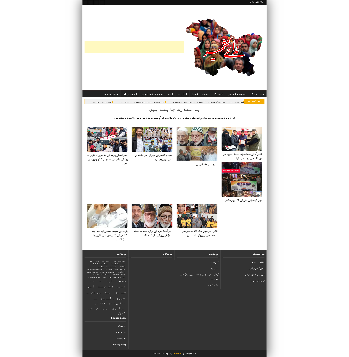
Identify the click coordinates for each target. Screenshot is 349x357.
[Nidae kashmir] (224, 47)
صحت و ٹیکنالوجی (153, 93)
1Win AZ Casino (94, 261)
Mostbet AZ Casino (112, 269)
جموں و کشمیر (237, 93)
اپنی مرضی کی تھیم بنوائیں (254, 275)
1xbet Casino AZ (111, 267)
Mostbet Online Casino (107, 272)
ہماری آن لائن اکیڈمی (257, 269)
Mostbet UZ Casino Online (101, 275)
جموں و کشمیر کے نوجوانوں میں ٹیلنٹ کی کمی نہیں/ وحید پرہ (140, 102)
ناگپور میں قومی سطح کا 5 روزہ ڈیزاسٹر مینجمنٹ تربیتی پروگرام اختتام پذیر (199, 233)
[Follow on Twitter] (96, 2)
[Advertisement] (134, 47)
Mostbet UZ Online (94, 277)
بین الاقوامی (94, 292)
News (104, 277)
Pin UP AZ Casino (115, 277)
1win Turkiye (115, 264)
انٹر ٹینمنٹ (105, 286)
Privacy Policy (119, 345)
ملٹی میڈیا (110, 93)
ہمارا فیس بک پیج (258, 262)
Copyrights (121, 339)
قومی (205, 93)
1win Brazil (105, 261)
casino (122, 266)
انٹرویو (120, 287)
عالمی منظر (116, 303)
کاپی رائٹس (214, 262)
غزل (90, 303)
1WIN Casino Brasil (119, 261)
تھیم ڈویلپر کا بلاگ (257, 281)
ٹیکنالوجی (92, 309)
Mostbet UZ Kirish (119, 275)
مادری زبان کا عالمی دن (101, 102)
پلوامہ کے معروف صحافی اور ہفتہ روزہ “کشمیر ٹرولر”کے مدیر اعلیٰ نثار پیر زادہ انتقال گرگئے (109, 235)
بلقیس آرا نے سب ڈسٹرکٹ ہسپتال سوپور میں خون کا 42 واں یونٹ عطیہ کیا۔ (242, 156)
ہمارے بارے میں (212, 285)
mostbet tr (121, 272)
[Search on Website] (85, 2)
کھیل (195, 93)
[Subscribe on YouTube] (102, 2)
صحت (95, 299)
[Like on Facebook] (91, 2)
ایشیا (108, 292)
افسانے (93, 281)
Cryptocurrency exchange (94, 269)
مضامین (118, 308)
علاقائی (100, 303)
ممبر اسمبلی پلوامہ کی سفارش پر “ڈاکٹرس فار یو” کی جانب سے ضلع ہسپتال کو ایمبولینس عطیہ (207, 102)
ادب (170, 93)
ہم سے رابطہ (214, 269)
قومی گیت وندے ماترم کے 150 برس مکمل (243, 200)
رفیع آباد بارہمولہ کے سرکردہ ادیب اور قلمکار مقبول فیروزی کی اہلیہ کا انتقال (152, 233)
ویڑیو (105, 308)
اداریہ (182, 93)
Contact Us (121, 332)
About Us (122, 326)
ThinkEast (177, 354)
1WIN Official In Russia (100, 264)
